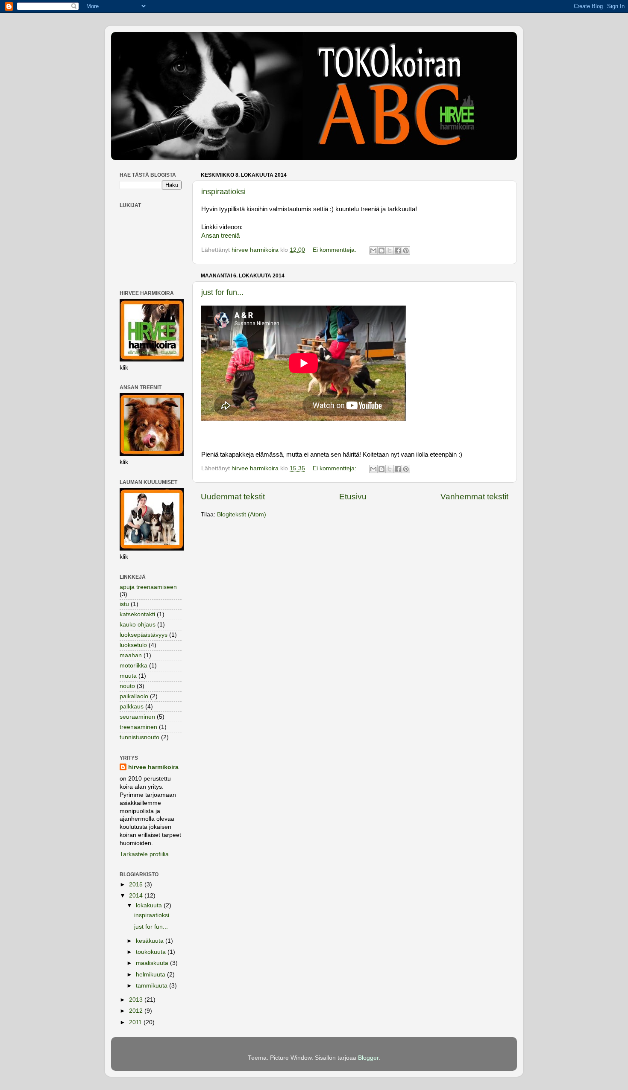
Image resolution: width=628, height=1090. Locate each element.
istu (124, 604)
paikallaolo (134, 696)
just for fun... (222, 292)
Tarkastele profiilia (144, 854)
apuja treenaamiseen (148, 587)
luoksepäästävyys (143, 635)
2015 (136, 884)
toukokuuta (151, 952)
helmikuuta (151, 974)
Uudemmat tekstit (233, 496)
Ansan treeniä (220, 235)
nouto (127, 686)
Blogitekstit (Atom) (241, 514)
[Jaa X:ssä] (389, 250)
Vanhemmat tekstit (474, 496)
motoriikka (133, 665)
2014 (136, 895)
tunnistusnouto (139, 737)
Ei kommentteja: (335, 250)
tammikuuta (152, 985)
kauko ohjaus (138, 624)
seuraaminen (137, 717)
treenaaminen (138, 727)
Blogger (368, 1058)
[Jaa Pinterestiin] (406, 250)
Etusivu (353, 496)
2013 (136, 1000)
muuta (128, 676)
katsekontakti (137, 614)
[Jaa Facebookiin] (397, 250)
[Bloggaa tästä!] (381, 250)
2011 (136, 1022)
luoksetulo (133, 645)
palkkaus (132, 706)
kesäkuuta (150, 941)
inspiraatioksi (223, 191)
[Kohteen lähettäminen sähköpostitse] (373, 250)
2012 (136, 1011)
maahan (131, 655)
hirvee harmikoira (153, 767)
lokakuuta (150, 905)
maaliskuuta (153, 963)
